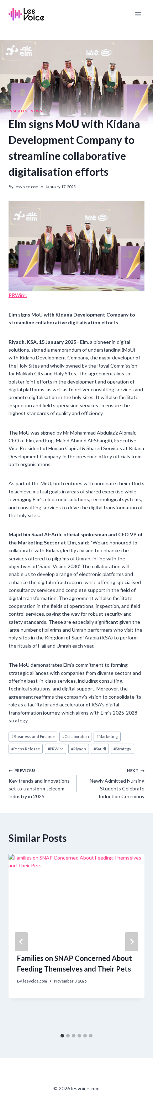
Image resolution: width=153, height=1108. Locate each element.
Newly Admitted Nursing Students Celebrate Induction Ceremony (117, 783)
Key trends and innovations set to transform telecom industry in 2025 (39, 783)
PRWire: (18, 295)
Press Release (25, 748)
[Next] (131, 941)
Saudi (100, 748)
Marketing (107, 736)
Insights (18, 111)
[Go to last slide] (21, 941)
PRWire (56, 748)
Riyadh (78, 748)
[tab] (62, 1035)
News (36, 111)
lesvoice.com (26, 186)
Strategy (122, 748)
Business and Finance (33, 736)
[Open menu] (137, 14)
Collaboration (75, 736)
